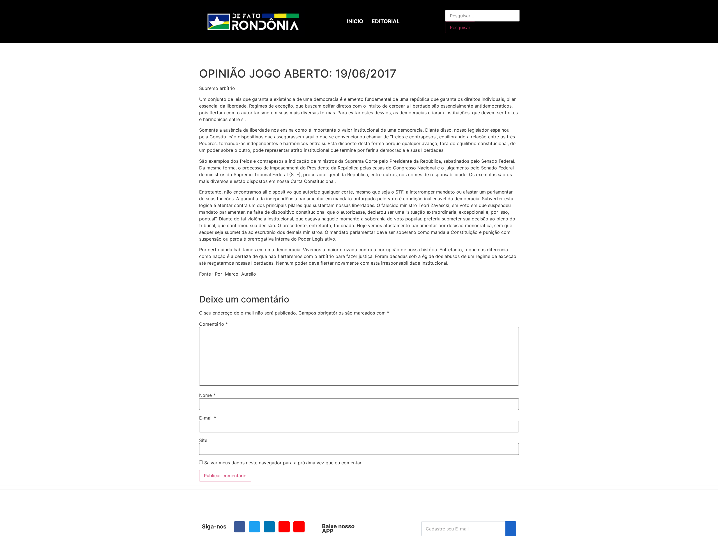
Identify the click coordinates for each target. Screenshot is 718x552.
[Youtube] (284, 526)
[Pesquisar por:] (482, 16)
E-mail (207, 418)
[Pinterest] (299, 526)
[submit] (510, 528)
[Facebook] (239, 526)
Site (203, 440)
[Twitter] (254, 526)
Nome (207, 395)
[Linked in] (269, 526)
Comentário (213, 324)
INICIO (355, 21)
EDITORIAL (386, 21)
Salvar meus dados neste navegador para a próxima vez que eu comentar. (283, 462)
